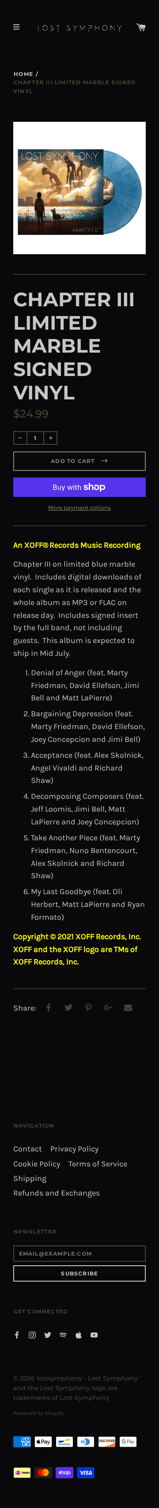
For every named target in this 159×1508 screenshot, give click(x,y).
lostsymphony (59, 1378)
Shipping (29, 1178)
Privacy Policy (74, 1149)
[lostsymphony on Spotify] (63, 1334)
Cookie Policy (36, 1164)
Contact (27, 1149)
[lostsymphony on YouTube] (94, 1334)
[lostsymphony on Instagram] (32, 1334)
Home (23, 74)
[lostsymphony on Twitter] (47, 1334)
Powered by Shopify (38, 1413)
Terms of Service (97, 1164)
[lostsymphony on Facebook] (16, 1334)
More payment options (79, 507)
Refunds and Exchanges (56, 1193)
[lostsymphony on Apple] (78, 1334)
